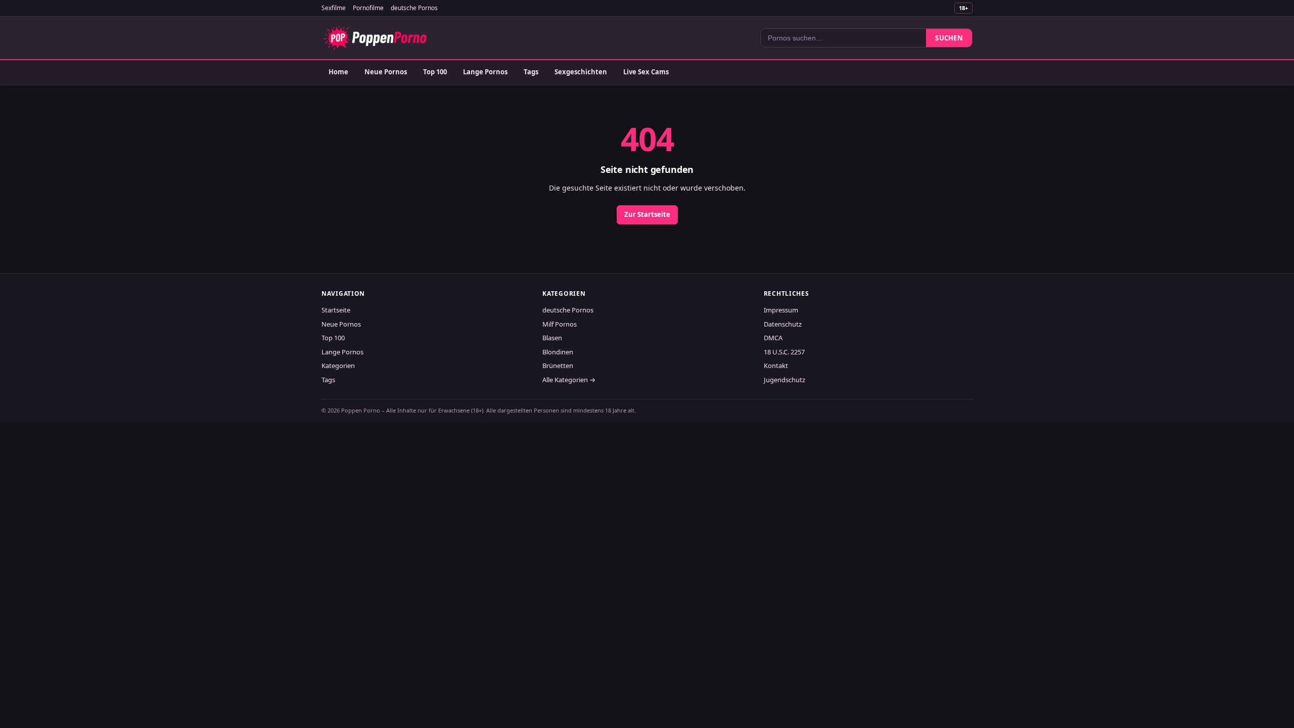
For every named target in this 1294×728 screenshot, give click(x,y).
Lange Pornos (485, 71)
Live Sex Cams (646, 71)
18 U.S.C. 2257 (784, 351)
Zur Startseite (647, 214)
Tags (531, 71)
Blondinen (557, 351)
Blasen (552, 337)
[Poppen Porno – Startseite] (375, 38)
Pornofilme (368, 8)
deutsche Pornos (414, 8)
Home (338, 71)
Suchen (949, 37)
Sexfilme (333, 8)
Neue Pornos (385, 71)
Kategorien (338, 365)
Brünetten (557, 365)
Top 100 (435, 71)
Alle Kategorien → (568, 379)
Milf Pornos (559, 324)
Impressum (781, 309)
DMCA (773, 337)
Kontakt (776, 365)
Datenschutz (783, 324)
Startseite (335, 309)
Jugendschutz (784, 379)
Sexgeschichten (580, 71)
